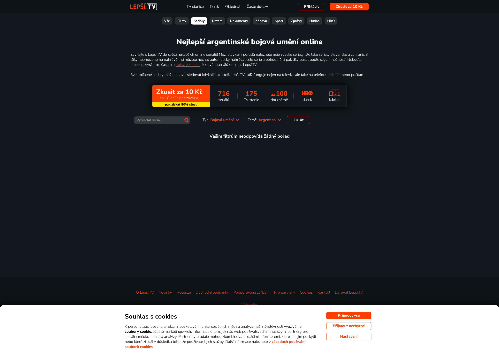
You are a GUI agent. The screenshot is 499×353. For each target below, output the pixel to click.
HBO (331, 21)
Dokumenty (239, 21)
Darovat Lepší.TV (349, 292)
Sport (279, 21)
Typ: (219, 119)
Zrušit (298, 120)
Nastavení (348, 336)
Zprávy (296, 21)
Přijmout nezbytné (349, 325)
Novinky (165, 292)
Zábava (261, 21)
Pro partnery (284, 292)
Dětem (217, 21)
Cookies (306, 292)
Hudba (314, 21)
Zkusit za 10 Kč (349, 6)
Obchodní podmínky (212, 292)
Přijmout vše (349, 315)
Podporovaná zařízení (251, 292)
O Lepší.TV (145, 292)
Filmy (181, 21)
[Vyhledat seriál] (186, 120)
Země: (262, 119)
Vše (167, 21)
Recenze (184, 292)
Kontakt (324, 292)
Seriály (199, 21)
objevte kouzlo (188, 64)
